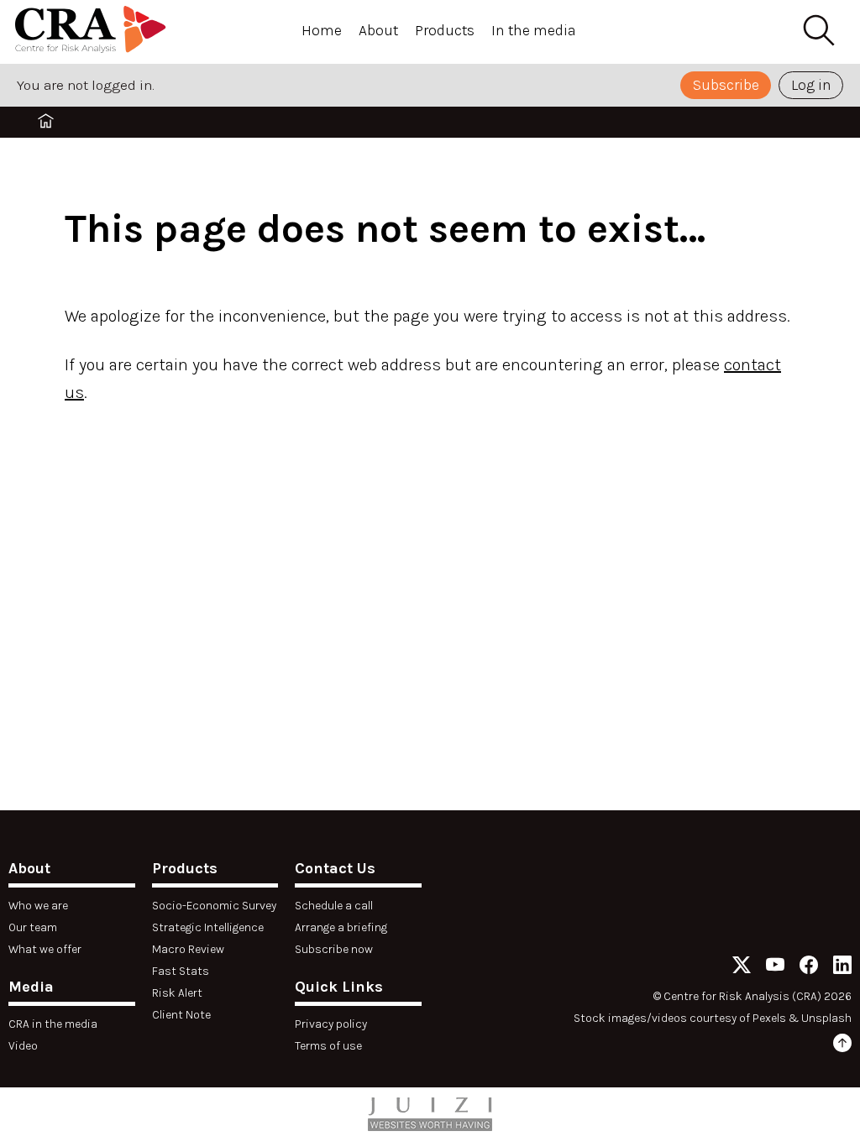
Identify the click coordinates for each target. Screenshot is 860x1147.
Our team (32, 927)
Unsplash (826, 1018)
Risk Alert (177, 993)
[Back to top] (842, 1046)
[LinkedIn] (842, 968)
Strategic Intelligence (208, 927)
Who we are (38, 905)
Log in (811, 85)
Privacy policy (331, 1024)
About (378, 30)
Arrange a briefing (341, 927)
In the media (533, 30)
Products (445, 30)
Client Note (181, 1015)
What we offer (44, 949)
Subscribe (726, 85)
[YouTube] (775, 968)
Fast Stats (180, 971)
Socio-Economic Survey (214, 905)
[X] (741, 968)
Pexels (769, 1018)
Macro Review (188, 949)
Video (23, 1046)
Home (322, 30)
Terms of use (328, 1046)
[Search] (818, 31)
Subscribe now (334, 949)
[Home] (90, 32)
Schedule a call (334, 905)
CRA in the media (52, 1024)
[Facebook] (809, 968)
